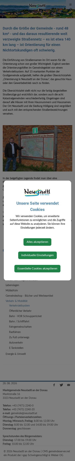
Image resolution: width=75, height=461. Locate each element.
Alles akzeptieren (37, 241)
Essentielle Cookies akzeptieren (37, 268)
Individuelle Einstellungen (37, 255)
